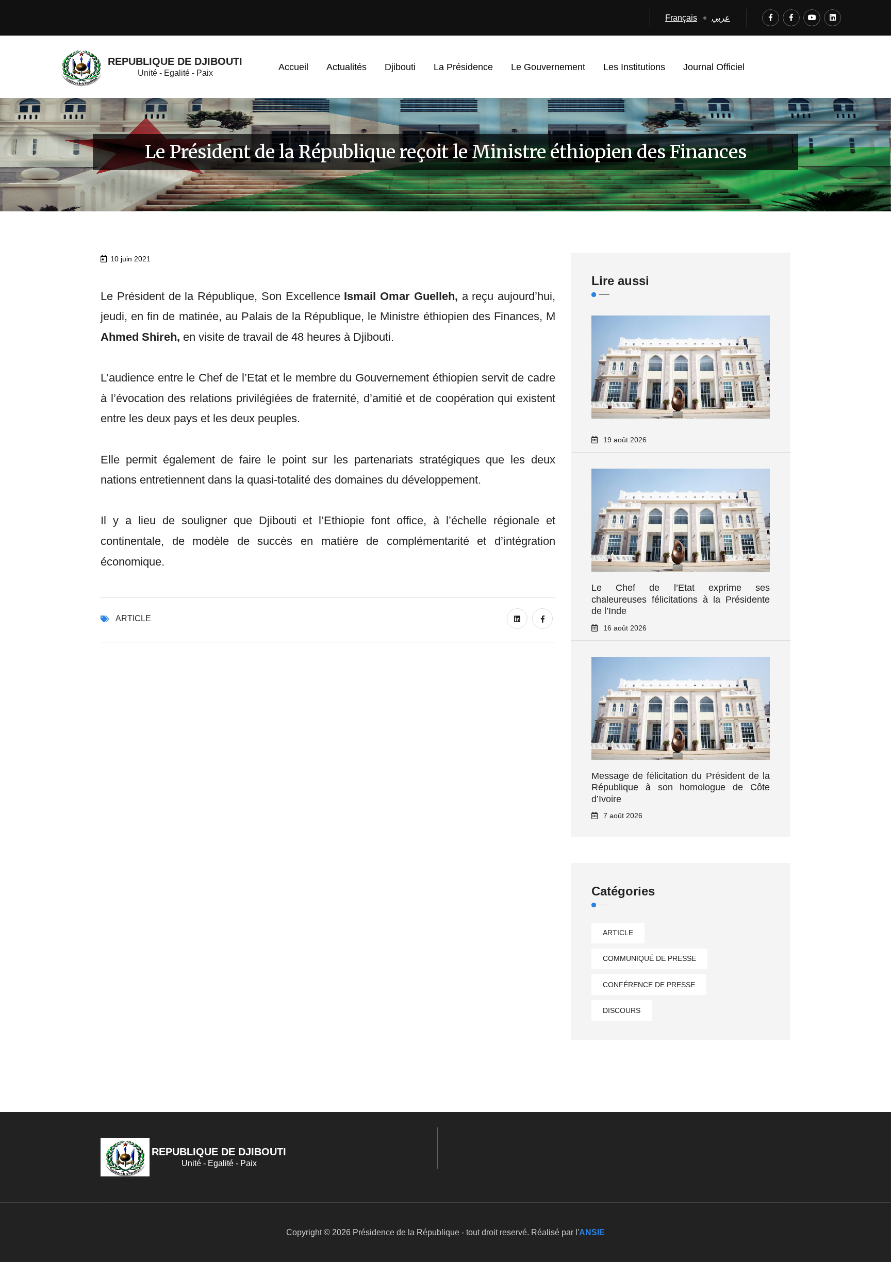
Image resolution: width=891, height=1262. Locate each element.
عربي (721, 17)
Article (133, 618)
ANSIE (592, 1232)
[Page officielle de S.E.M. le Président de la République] (791, 17)
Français (681, 17)
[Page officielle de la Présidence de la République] (770, 17)
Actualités (346, 67)
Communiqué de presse (649, 958)
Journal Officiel (714, 67)
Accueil (293, 67)
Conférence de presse (649, 985)
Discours (621, 1010)
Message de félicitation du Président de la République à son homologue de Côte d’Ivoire (680, 787)
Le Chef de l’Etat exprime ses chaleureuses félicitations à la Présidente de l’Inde (680, 599)
